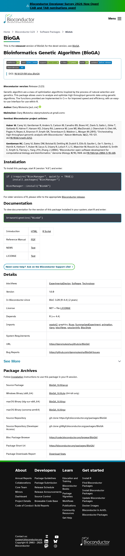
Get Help (67, 517)
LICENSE (65, 308)
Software (76, 283)
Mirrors (19, 491)
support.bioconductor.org (28, 539)
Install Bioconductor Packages (93, 492)
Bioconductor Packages (95, 514)
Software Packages (50, 31)
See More (12, 361)
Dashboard (21, 496)
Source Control (43, 496)
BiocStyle (86, 327)
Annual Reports (23, 478)
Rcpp (71, 324)
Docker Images (90, 505)
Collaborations (23, 482)
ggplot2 (53, 324)
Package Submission (46, 482)
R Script (47, 231)
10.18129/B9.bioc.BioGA (27, 73)
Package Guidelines (45, 478)
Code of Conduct (24, 505)
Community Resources (68, 512)
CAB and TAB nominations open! (53, 8)
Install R (86, 478)
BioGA (75, 45)
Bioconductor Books (69, 487)
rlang (52, 327)
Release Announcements (48, 491)
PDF (33, 239)
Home (7, 31)
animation (107, 324)
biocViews (61, 327)
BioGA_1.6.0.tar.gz (58, 385)
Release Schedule (44, 487)
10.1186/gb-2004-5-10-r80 (101, 153)
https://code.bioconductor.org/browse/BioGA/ (73, 437)
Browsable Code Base (46, 501)
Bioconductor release (73, 197)
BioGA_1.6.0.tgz (57, 401)
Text (33, 247)
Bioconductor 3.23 (25, 31)
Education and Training (70, 480)
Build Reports (42, 505)
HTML (34, 231)
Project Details (23, 501)
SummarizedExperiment (88, 324)
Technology (88, 283)
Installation (17, 376)
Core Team (21, 487)
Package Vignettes (67, 495)
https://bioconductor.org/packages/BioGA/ (72, 445)
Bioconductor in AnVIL (94, 510)
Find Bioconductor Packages (92, 484)
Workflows (67, 501)
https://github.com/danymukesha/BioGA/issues (74, 352)
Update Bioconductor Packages (93, 500)
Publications (69, 505)
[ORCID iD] (40, 107)
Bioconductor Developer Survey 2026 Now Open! (64, 4)
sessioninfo (73, 327)
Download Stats (57, 453)
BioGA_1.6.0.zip (57, 393)
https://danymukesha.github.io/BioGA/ (69, 344)
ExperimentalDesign (60, 283)
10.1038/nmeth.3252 (21, 137)
